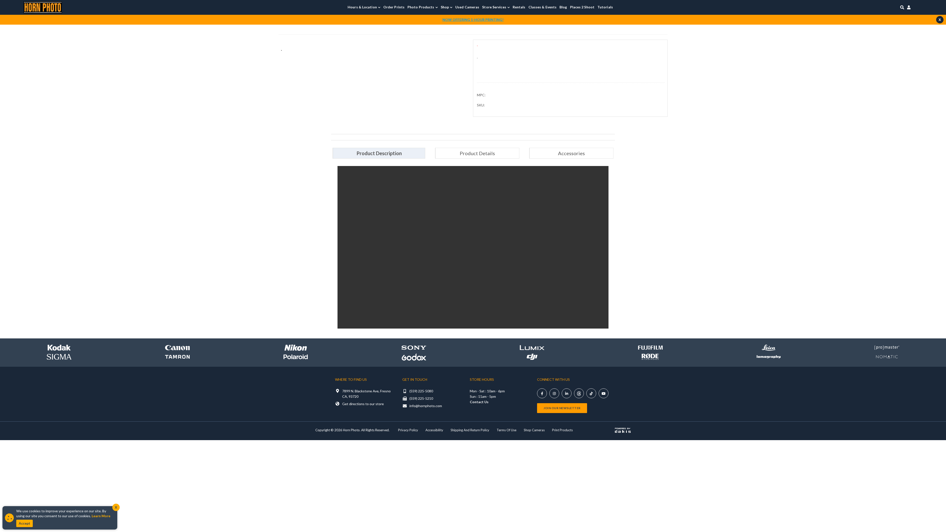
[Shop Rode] (650, 357)
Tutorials (605, 7)
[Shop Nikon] (295, 348)
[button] (364, 7)
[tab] (379, 153)
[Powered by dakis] (623, 430)
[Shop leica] (768, 348)
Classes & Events (542, 7)
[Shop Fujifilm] (650, 348)
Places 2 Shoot (582, 7)
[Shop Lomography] (768, 357)
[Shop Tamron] (177, 357)
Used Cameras (467, 7)
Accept (24, 523)
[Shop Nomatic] (887, 357)
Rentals (519, 7)
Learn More (101, 516)
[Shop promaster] (887, 348)
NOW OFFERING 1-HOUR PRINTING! (473, 19)
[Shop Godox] (414, 356)
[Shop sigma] (59, 357)
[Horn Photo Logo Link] (43, 7)
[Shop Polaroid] (295, 357)
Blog (563, 7)
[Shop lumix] (532, 348)
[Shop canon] (177, 348)
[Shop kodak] (59, 348)
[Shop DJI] (532, 357)
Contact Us (479, 402)
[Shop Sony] (414, 348)
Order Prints (394, 7)
